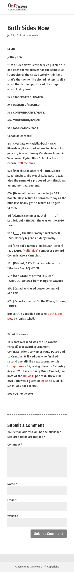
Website (12, 516)
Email (12, 500)
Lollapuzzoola (16, 366)
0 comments (30, 35)
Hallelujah (30, 250)
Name (12, 484)
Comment (14, 444)
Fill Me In (28, 376)
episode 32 (48, 381)
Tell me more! (26, 163)
